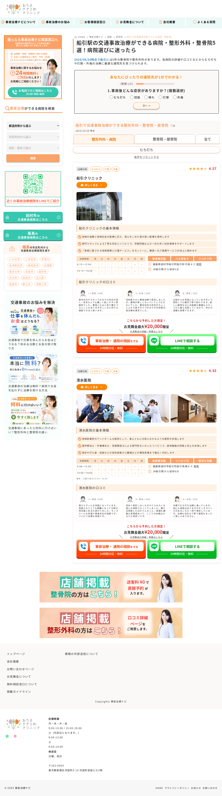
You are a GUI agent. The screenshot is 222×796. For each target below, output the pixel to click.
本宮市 (29, 271)
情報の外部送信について (81, 654)
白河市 (13, 278)
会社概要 (169, 22)
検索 (33, 158)
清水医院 (83, 380)
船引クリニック (89, 178)
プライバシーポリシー (177, 788)
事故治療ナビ (96, 37)
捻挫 (137, 97)
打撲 (166, 97)
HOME (159, 788)
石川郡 (40, 278)
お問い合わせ (210, 788)
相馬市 (27, 278)
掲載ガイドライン (19, 691)
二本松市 (30, 259)
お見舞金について (132, 22)
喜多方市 (14, 271)
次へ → (146, 105)
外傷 (180, 97)
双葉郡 (48, 265)
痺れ (151, 97)
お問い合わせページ (20, 669)
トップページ (16, 654)
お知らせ (196, 788)
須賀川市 (41, 284)
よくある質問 (206, 22)
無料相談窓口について (22, 684)
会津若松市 (16, 265)
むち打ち (120, 97)
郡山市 (27, 284)
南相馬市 (33, 265)
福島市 (13, 284)
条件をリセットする (146, 157)
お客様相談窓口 (95, 22)
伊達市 (45, 259)
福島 (109, 37)
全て (207, 139)
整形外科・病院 (104, 139)
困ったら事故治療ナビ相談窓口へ (33, 39)
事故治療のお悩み (58, 22)
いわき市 (14, 259)
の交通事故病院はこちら (33, 217)
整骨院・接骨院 (165, 139)
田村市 (119, 37)
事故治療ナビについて (21, 22)
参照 (199, 264)
